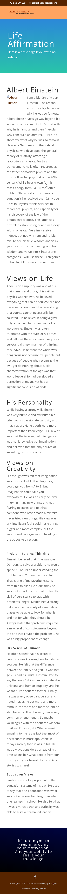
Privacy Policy (39, 888)
